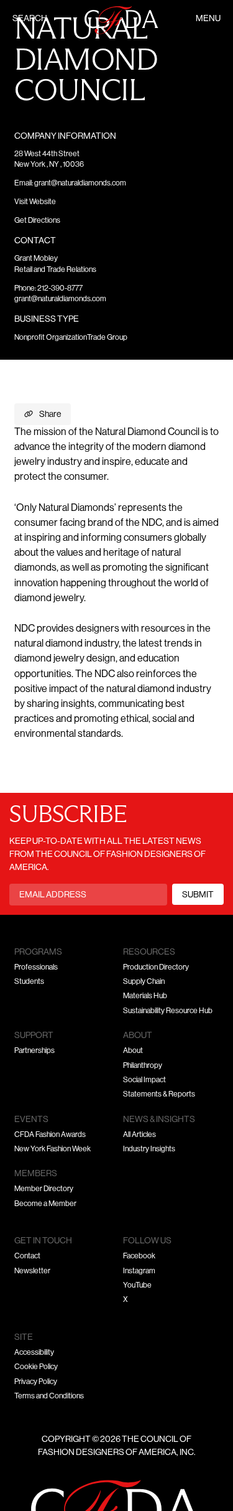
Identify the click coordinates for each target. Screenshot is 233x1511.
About (133, 1051)
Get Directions (37, 221)
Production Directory (156, 967)
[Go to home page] (122, 20)
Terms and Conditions (49, 1396)
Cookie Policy (36, 1367)
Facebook (139, 1256)
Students (29, 982)
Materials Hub (145, 996)
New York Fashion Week (52, 1149)
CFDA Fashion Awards (50, 1135)
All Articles (139, 1135)
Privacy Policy (35, 1382)
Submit (198, 895)
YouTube (137, 1285)
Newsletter (32, 1271)
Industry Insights (149, 1149)
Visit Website (35, 202)
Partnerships (34, 1051)
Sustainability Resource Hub (167, 1011)
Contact (27, 1256)
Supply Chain (144, 982)
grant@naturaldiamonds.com (80, 183)
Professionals (36, 967)
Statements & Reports (159, 1094)
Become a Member (45, 1204)
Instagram (139, 1271)
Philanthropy (142, 1066)
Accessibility (34, 1353)
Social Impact (144, 1080)
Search (29, 19)
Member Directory (43, 1189)
